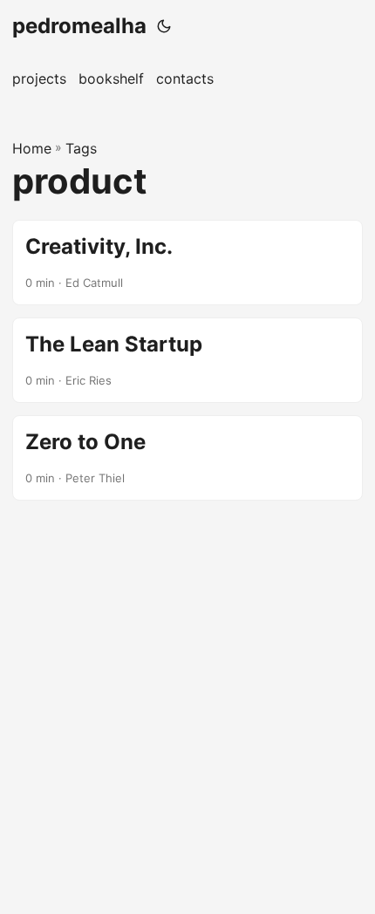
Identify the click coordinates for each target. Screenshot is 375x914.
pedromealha (79, 25)
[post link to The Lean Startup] (187, 360)
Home (31, 148)
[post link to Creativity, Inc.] (187, 262)
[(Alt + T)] (163, 26)
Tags (81, 148)
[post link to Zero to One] (187, 458)
